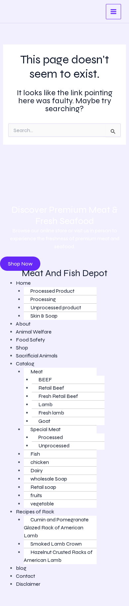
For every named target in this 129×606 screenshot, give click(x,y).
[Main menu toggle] (113, 11)
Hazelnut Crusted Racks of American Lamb (58, 556)
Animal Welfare (34, 332)
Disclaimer (28, 584)
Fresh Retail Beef (58, 396)
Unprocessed (53, 445)
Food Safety (30, 340)
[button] (67, 364)
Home (23, 283)
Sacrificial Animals (37, 355)
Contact (25, 576)
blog (21, 568)
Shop (22, 347)
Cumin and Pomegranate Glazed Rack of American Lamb (56, 527)
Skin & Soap (44, 316)
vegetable (42, 503)
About (23, 324)
